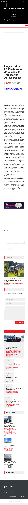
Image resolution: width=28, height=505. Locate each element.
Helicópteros (14, 353)
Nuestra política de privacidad (14, 501)
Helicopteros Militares (8, 434)
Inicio (5, 486)
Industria (9, 82)
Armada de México (11, 429)
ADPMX (5, 492)
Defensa (12, 283)
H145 (22, 242)
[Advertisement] (14, 49)
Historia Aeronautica (15, 392)
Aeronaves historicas (14, 350)
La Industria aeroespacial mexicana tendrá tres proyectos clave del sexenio (14, 364)
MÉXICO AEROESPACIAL (14, 8)
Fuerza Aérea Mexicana (18, 283)
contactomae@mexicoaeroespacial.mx (16, 496)
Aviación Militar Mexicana (13, 352)
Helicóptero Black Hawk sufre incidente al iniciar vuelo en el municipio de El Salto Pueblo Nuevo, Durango (16, 5)
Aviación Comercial (13, 351)
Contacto (11, 486)
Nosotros (6, 488)
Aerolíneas (8, 350)
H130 (14, 242)
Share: (6, 230)
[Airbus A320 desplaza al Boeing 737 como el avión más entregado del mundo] (7, 440)
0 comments (8, 84)
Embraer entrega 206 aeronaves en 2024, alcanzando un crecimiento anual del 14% (14, 401)
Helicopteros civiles (9, 354)
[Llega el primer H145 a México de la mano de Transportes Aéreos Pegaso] (14, 94)
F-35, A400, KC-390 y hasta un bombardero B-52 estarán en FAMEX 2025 (12, 347)
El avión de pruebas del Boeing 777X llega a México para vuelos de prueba (10, 463)
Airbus (9, 242)
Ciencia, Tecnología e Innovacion (13, 352)
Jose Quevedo (9, 83)
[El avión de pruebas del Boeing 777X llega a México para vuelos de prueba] (7, 457)
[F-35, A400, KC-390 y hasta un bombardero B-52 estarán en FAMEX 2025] (14, 338)
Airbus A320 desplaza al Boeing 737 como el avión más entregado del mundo (10, 445)
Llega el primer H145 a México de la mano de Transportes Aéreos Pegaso (13, 72)
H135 (18, 242)
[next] (22, 275)
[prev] (6, 275)
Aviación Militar (7, 283)
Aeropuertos (10, 449)
